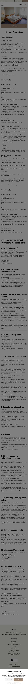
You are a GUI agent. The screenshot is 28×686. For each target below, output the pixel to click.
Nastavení (9, 679)
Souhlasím (18, 679)
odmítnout (18, 683)
